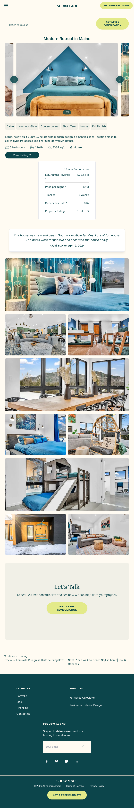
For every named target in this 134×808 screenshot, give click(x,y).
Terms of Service (75, 786)
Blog (19, 702)
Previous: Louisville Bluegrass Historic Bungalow (34, 660)
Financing (22, 707)
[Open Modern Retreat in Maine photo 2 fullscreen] (35, 334)
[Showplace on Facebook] (46, 761)
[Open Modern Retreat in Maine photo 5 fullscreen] (35, 434)
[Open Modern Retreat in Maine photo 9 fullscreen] (98, 534)
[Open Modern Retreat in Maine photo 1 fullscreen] (67, 284)
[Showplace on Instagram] (66, 761)
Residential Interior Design (86, 705)
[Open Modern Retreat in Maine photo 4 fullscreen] (67, 384)
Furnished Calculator (82, 697)
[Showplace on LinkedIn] (76, 761)
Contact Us (23, 713)
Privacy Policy (97, 786)
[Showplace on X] (56, 761)
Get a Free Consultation (112, 24)
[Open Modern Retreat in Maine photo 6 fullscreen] (98, 434)
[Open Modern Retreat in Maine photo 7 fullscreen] (67, 484)
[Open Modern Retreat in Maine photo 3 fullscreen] (98, 334)
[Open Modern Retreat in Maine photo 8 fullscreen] (35, 534)
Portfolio (22, 696)
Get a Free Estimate (67, 795)
